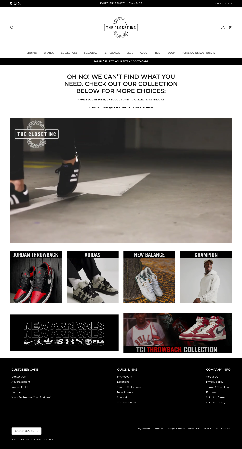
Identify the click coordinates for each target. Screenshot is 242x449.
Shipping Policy (215, 402)
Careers (16, 392)
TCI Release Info (127, 402)
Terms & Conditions (218, 387)
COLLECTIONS (69, 52)
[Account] (222, 27)
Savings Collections (129, 387)
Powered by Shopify (43, 439)
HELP (158, 52)
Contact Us (19, 376)
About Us (212, 376)
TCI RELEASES (112, 52)
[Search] (12, 27)
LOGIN (171, 52)
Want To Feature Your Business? (32, 397)
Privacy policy (214, 381)
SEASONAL (90, 52)
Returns (211, 392)
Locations (123, 381)
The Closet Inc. (26, 439)
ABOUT (144, 52)
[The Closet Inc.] (121, 27)
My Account (124, 376)
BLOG (129, 52)
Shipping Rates (215, 397)
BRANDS (49, 52)
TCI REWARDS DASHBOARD (198, 52)
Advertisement (21, 381)
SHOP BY (32, 52)
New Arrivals (125, 392)
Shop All (122, 397)
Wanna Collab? (21, 387)
